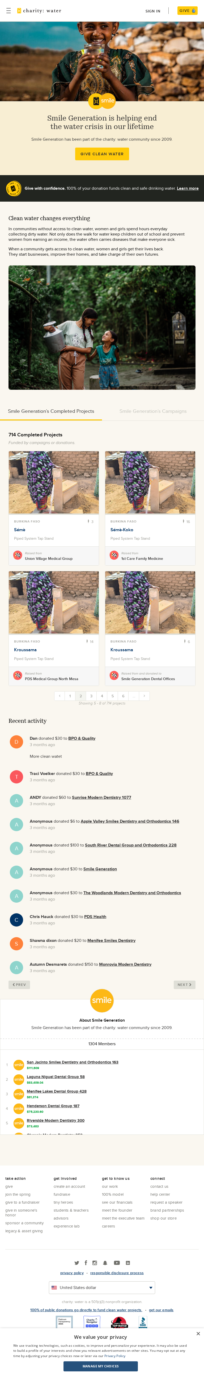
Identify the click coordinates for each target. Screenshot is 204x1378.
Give (9, 1186)
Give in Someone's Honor (21, 1212)
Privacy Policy (114, 1356)
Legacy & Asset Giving (24, 1231)
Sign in (153, 11)
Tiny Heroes (63, 1202)
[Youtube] (117, 1263)
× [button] (198, 1334)
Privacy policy (72, 1272)
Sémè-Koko (121, 529)
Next (183, 984)
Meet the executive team (123, 1218)
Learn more (188, 188)
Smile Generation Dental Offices (148, 678)
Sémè (19, 529)
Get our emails (161, 1310)
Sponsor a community (24, 1223)
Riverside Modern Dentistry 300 (55, 1120)
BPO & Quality (81, 738)
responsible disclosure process (117, 1272)
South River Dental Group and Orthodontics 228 (131, 845)
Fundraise (62, 1194)
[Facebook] (86, 1263)
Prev (21, 984)
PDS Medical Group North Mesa (51, 678)
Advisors (61, 1218)
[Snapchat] (105, 1263)
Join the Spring (18, 1194)
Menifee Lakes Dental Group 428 (57, 1091)
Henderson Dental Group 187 (53, 1106)
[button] (101, 1366)
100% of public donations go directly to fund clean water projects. (86, 1310)
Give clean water (102, 154)
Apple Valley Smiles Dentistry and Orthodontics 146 (130, 821)
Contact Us (159, 1186)
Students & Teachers (71, 1210)
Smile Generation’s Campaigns (153, 411)
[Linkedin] (128, 1263)
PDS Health (95, 917)
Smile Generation (100, 869)
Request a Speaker (166, 1202)
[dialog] (102, 1353)
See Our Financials (117, 1202)
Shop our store (163, 1218)
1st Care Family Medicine (142, 558)
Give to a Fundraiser (22, 1202)
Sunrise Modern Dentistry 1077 (101, 797)
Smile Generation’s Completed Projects (51, 411)
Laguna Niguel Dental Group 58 (56, 1077)
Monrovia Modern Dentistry (125, 964)
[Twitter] (76, 1263)
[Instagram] (94, 1263)
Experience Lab (67, 1226)
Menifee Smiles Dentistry (111, 940)
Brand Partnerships (167, 1210)
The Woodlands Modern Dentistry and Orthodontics (132, 893)
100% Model (113, 1194)
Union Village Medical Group (49, 558)
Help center (160, 1194)
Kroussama (25, 649)
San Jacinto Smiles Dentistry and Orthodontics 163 (72, 1062)
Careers (108, 1226)
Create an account (69, 1186)
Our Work (110, 1186)
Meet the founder (117, 1210)
